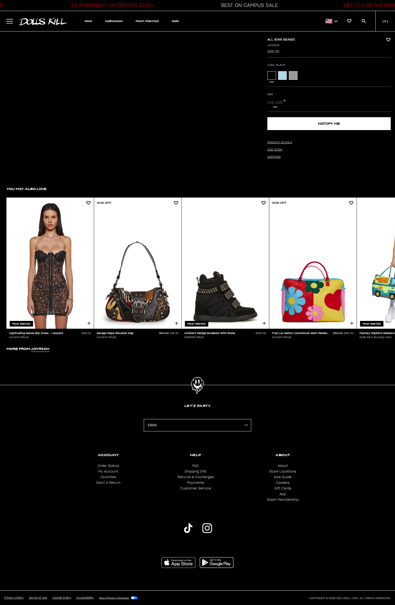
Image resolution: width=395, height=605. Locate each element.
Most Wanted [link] (147, 21)
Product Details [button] (279, 142)
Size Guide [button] (274, 149)
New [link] (88, 21)
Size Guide (283, 477)
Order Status (108, 465)
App (282, 494)
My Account (108, 471)
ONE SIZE (275, 102)
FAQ (195, 465)
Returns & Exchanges (195, 477)
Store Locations (282, 471)
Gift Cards (282, 488)
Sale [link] (175, 21)
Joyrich (273, 45)
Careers (282, 482)
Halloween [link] (114, 21)
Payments (195, 482)
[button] (111, 5)
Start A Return (108, 482)
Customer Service (195, 488)
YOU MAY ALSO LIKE (26, 189)
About (283, 465)
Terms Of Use (38, 597)
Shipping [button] (274, 157)
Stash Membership (283, 499)
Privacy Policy (14, 597)
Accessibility (85, 597)
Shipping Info (196, 471)
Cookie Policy (61, 597)
